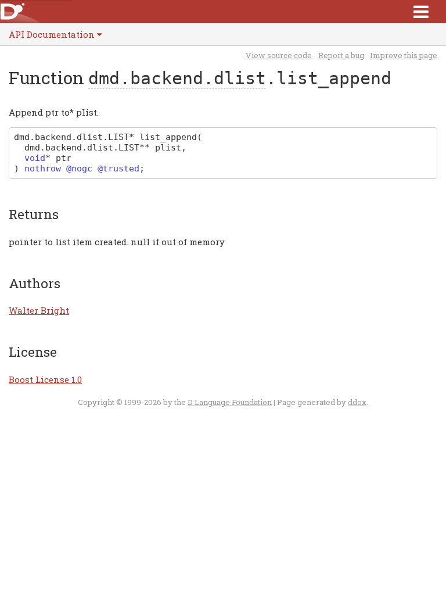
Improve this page (403, 55)
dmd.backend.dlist (177, 78)
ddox (357, 402)
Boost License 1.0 (45, 379)
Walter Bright (39, 310)
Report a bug (341, 55)
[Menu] (421, 11)
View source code (279, 55)
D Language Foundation (230, 402)
